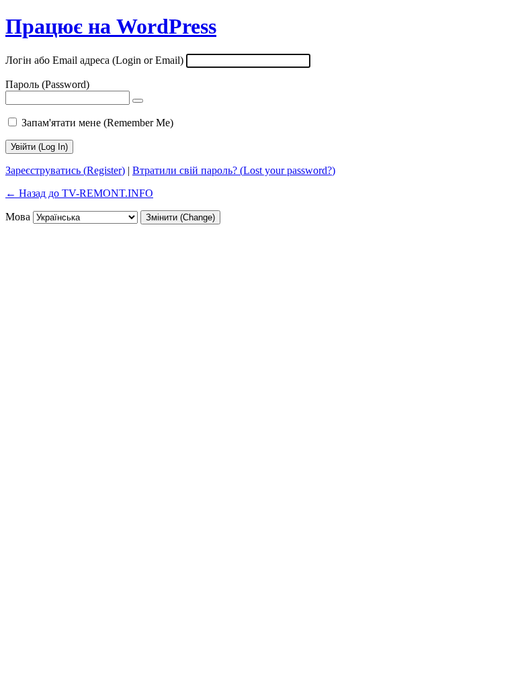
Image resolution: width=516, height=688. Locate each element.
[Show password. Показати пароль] (137, 101)
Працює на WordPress (110, 26)
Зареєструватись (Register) (65, 170)
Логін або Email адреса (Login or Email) (94, 60)
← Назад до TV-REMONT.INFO (79, 193)
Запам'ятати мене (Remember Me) (97, 122)
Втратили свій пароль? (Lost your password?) (233, 170)
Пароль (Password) (47, 84)
